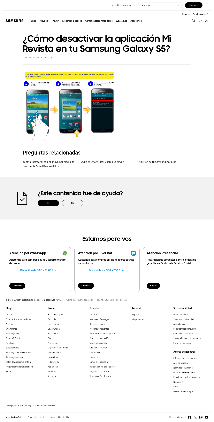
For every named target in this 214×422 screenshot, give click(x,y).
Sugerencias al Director (100, 371)
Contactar (17, 285)
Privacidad (32, 417)
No (72, 203)
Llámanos (94, 357)
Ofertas (9, 314)
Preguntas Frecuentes (99, 329)
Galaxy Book (53, 324)
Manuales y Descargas (99, 319)
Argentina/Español (13, 417)
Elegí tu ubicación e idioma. (121, 5)
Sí (48, 203)
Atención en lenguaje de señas (103, 367)
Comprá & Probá (13, 338)
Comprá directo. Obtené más (18, 319)
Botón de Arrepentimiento (18, 362)
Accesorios (52, 376)
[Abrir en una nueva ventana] (189, 417)
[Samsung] (15, 21)
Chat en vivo (95, 352)
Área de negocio (180, 363)
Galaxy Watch (54, 329)
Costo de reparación (98, 348)
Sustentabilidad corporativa (186, 338)
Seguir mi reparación (99, 343)
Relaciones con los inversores (186, 377)
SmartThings (11, 329)
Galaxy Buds (53, 333)
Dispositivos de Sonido (58, 348)
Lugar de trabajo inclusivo (184, 329)
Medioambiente (180, 314)
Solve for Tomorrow (182, 343)
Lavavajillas (53, 357)
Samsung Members (14, 357)
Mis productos (137, 319)
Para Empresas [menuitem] (199, 14)
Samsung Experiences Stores (18, 352)
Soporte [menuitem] (186, 14)
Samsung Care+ (13, 333)
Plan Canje (10, 343)
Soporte (93, 314)
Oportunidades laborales (184, 372)
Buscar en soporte (97, 324)
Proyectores (53, 343)
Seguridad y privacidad (183, 319)
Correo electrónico (98, 362)
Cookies (42, 417)
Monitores (52, 371)
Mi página (135, 314)
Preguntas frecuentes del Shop (19, 367)
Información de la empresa (185, 358)
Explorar (9, 371)
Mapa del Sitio (63, 417)
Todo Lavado (53, 362)
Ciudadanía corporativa (184, 333)
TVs (49, 338)
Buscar (153, 285)
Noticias (177, 382)
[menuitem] (33, 21)
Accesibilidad (179, 324)
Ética (175, 387)
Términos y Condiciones (100, 376)
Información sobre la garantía (103, 333)
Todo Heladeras (54, 352)
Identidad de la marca (183, 368)
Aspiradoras (53, 367)
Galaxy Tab (52, 319)
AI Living (10, 324)
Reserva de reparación (99, 338)
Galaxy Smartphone (56, 314)
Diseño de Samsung (182, 391)
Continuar (193, 5)
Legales (52, 417)
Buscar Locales (12, 348)
